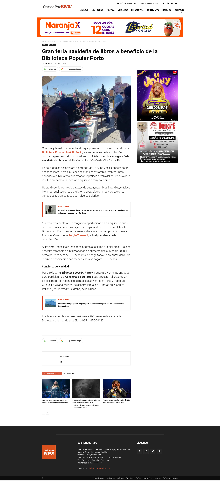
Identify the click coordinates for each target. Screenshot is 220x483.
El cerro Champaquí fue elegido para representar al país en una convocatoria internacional (91, 305)
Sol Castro (48, 63)
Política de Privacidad (170, 478)
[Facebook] (163, 3)
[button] (181, 12)
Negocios (166, 10)
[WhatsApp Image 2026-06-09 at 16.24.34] (157, 120)
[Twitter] (172, 3)
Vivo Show (123, 10)
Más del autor (69, 374)
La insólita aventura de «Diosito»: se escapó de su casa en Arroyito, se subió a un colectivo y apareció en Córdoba (93, 211)
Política (110, 10)
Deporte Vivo (137, 10)
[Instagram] (168, 3)
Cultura (50, 41)
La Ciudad (84, 10)
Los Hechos (97, 10)
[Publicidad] (110, 27)
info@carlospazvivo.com (99, 468)
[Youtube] (176, 3)
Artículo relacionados (52, 374)
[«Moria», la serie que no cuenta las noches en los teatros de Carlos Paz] (56, 388)
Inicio (44, 41)
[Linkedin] (62, 361)
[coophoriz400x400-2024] (157, 162)
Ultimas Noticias (98, 478)
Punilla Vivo (153, 10)
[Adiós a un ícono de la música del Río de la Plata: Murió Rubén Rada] (117, 388)
